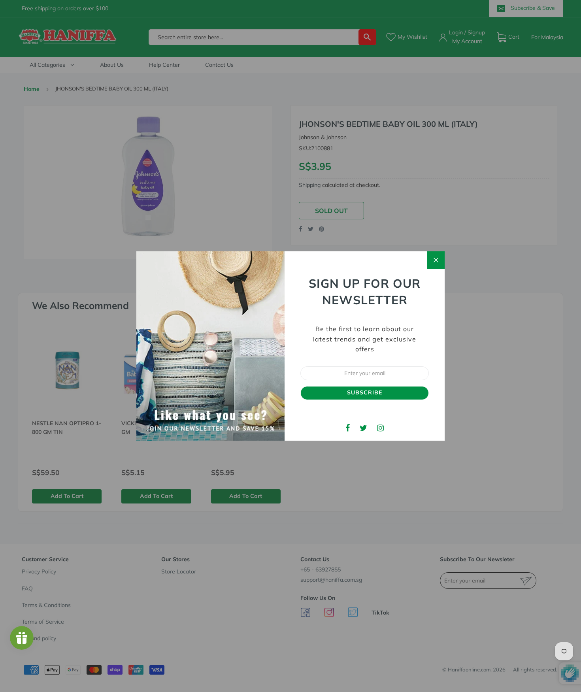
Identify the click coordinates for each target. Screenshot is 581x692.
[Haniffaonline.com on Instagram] (380, 428)
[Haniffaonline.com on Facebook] (347, 428)
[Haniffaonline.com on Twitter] (363, 428)
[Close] (436, 260)
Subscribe (364, 392)
